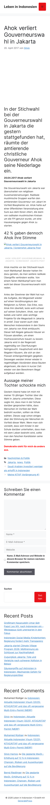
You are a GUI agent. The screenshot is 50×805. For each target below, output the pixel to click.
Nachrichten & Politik (19, 458)
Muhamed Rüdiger (14, 735)
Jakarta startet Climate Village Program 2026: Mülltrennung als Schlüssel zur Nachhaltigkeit (21, 649)
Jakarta (12, 462)
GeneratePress (25, 801)
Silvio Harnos (11, 754)
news (20, 462)
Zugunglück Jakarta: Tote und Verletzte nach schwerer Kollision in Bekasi (23, 660)
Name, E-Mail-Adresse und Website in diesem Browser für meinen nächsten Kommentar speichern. (26, 559)
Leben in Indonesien (20, 7)
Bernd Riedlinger (13, 772)
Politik (27, 462)
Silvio (7, 716)
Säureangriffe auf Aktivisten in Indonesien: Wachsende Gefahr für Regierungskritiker (22, 672)
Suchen (8, 589)
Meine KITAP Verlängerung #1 (23, 474)
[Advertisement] (25, 76)
